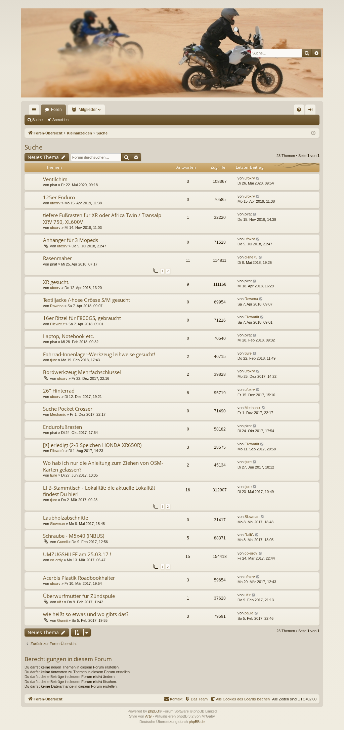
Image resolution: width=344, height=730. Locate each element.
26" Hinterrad (59, 390)
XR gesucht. (56, 282)
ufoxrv (250, 178)
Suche (37, 120)
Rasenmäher (57, 258)
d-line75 (251, 257)
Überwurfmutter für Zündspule (79, 596)
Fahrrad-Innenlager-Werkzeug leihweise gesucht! (99, 354)
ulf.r (60, 602)
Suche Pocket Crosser (67, 408)
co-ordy (56, 560)
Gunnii (62, 542)
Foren (56, 109)
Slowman (57, 524)
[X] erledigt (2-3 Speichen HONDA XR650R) (92, 445)
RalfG (249, 535)
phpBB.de (197, 722)
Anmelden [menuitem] (311, 111)
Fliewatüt (57, 324)
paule (249, 613)
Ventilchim (55, 179)
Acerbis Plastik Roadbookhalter (79, 577)
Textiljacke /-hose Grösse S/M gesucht (86, 299)
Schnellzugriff (35, 111)
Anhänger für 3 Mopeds (70, 240)
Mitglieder (88, 109)
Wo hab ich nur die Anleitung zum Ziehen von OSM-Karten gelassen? (103, 466)
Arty (148, 716)
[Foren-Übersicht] (172, 53)
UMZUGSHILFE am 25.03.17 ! (77, 554)
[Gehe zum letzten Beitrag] (258, 178)
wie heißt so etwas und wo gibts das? (85, 614)
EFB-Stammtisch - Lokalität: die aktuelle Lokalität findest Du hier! (99, 490)
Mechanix (58, 414)
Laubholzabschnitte (65, 517)
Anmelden (60, 120)
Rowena (56, 306)
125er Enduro (59, 197)
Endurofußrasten (62, 426)
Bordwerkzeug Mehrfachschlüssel (82, 372)
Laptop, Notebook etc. (68, 336)
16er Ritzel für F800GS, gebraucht (82, 318)
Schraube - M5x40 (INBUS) (73, 535)
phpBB (153, 711)
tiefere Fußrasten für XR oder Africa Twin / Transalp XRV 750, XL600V (102, 218)
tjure (53, 360)
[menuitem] (299, 110)
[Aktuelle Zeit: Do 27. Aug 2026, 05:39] (313, 133)
